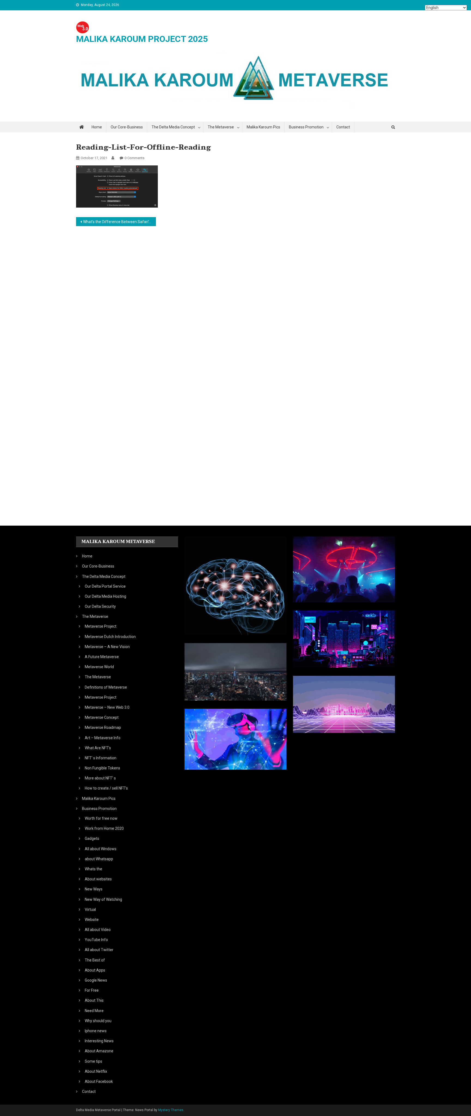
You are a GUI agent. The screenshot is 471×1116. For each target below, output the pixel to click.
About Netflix (96, 1071)
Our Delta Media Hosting (105, 596)
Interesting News (99, 1041)
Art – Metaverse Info (102, 738)
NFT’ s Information (100, 758)
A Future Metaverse (102, 657)
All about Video (98, 929)
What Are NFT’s (98, 748)
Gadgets (92, 838)
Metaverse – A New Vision (107, 647)
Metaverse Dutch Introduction (110, 636)
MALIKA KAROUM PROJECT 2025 (142, 39)
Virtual (90, 909)
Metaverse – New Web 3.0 (107, 707)
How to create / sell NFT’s (106, 788)
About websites (98, 879)
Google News (96, 980)
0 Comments (134, 158)
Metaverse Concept (102, 717)
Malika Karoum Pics (263, 127)
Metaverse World (99, 667)
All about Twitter (99, 950)
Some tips (93, 1061)
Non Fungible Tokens (102, 768)
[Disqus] (235, 303)
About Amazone (99, 1051)
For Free (92, 990)
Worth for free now (101, 818)
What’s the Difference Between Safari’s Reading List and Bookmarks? (119, 222)
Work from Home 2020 (104, 828)
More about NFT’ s (100, 778)
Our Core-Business (127, 127)
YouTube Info (96, 940)
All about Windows (100, 849)
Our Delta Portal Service (105, 586)
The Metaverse (98, 677)
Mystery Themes (170, 1110)
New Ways (93, 889)
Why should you (98, 1021)
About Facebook (99, 1081)
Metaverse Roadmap (103, 727)
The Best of (95, 960)
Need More (94, 1011)
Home (97, 127)
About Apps (95, 970)
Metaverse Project (100, 626)
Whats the (93, 869)
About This (94, 1000)
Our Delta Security (100, 606)
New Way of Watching (103, 899)
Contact (343, 127)
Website (92, 919)
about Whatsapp (99, 859)
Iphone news (96, 1031)
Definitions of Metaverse (106, 687)
